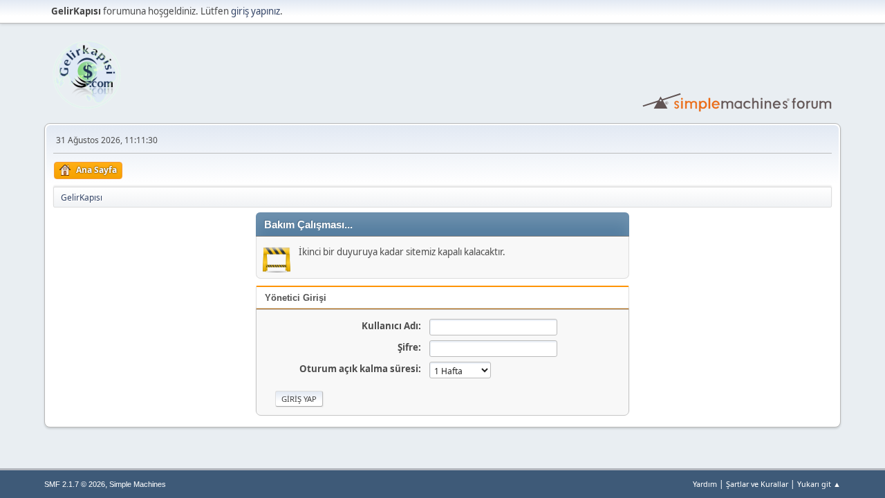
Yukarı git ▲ (819, 484)
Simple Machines (137, 484)
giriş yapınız (255, 11)
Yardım (705, 484)
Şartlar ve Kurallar (757, 484)
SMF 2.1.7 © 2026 (74, 484)
